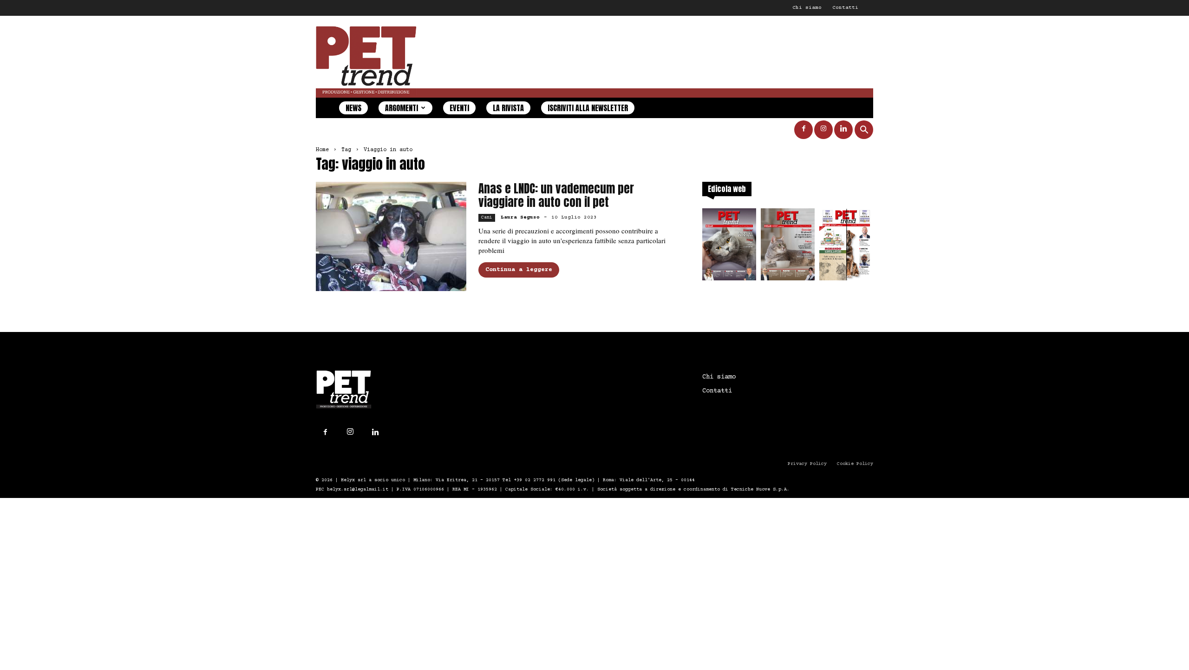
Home (322, 150)
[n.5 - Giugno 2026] (788, 247)
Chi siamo (807, 8)
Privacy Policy (807, 463)
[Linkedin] (843, 129)
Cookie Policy (855, 463)
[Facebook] (803, 129)
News (353, 107)
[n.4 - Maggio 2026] (846, 247)
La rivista (508, 107)
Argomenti (401, 107)
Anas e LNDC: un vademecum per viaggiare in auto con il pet (556, 195)
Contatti (845, 8)
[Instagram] (823, 129)
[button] (864, 131)
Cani (486, 217)
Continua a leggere (518, 269)
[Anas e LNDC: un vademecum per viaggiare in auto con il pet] (391, 236)
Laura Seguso (520, 217)
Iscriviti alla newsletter (588, 107)
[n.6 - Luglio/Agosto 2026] (729, 247)
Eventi (459, 107)
